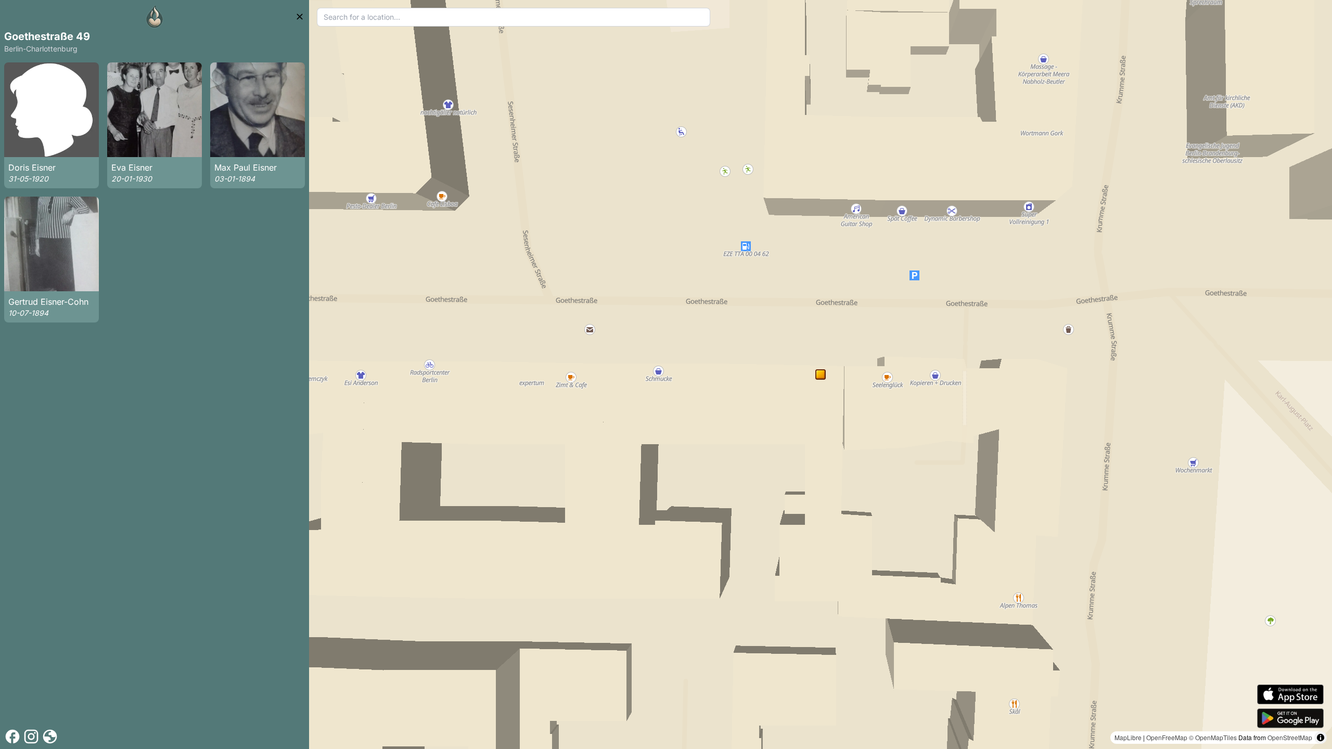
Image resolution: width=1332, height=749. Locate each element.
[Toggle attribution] (1320, 737)
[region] (820, 374)
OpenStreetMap (1289, 737)
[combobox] (513, 17)
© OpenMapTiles (1213, 737)
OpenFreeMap (1166, 737)
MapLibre (1128, 737)
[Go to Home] (154, 16)
